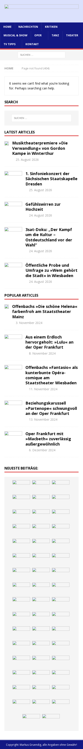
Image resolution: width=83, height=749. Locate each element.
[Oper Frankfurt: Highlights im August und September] (21, 676)
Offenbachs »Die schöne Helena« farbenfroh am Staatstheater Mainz (44, 311)
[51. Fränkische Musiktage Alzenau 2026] (60, 516)
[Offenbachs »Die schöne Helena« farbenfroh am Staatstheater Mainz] (6, 306)
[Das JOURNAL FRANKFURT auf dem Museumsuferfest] (41, 691)
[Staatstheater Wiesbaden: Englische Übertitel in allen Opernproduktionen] (60, 545)
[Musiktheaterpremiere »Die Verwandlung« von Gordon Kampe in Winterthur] (6, 143)
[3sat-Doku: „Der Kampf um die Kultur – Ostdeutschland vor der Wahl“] (13, 233)
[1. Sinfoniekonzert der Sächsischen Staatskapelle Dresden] (13, 177)
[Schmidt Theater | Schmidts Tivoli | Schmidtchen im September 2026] (60, 633)
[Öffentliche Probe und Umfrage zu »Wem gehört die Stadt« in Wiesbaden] (13, 269)
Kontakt (32, 44)
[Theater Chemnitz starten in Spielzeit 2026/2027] (41, 662)
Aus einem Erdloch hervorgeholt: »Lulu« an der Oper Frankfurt (49, 342)
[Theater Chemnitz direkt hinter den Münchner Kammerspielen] (41, 676)
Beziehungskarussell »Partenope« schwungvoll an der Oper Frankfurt (51, 408)
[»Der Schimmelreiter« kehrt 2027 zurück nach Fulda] (21, 574)
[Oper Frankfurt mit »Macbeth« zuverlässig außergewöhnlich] (13, 437)
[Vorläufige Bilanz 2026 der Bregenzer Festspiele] (41, 545)
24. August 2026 (40, 215)
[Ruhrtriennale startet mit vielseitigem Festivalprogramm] (60, 662)
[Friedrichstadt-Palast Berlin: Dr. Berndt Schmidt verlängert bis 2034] (60, 647)
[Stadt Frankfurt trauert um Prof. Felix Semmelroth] (60, 706)
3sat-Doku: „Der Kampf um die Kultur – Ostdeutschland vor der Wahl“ (48, 237)
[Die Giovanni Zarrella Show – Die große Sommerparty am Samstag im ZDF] (60, 603)
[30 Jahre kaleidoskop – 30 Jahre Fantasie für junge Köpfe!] (41, 516)
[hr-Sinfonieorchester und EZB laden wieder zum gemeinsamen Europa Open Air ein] (41, 706)
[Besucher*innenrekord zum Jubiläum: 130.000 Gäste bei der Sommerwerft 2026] (21, 706)
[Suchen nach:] (41, 54)
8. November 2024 (42, 353)
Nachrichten (28, 27)
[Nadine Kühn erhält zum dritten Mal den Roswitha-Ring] (21, 618)
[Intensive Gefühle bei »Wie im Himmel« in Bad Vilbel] (41, 633)
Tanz (55, 35)
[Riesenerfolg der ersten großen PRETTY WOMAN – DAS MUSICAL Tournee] (60, 574)
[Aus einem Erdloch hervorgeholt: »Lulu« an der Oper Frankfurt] (13, 341)
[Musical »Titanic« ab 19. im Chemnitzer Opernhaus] (41, 603)
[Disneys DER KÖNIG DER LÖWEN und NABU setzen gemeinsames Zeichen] (60, 676)
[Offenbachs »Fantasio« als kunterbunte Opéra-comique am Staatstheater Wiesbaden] (13, 371)
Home (7, 27)
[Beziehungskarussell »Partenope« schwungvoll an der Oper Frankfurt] (13, 407)
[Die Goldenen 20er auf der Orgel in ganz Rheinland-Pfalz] (60, 691)
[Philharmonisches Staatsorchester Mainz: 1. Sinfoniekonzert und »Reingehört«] (60, 530)
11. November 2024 (43, 389)
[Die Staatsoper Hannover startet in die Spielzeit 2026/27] (41, 530)
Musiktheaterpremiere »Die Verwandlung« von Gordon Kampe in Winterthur (40, 148)
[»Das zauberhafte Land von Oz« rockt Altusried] (51, 720)
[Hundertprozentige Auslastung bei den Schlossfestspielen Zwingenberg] (21, 530)
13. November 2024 (43, 419)
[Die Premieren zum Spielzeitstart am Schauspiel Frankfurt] (21, 603)
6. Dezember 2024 (42, 450)
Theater (72, 35)
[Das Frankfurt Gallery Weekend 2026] (41, 589)
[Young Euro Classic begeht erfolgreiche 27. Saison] (21, 633)
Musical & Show (15, 35)
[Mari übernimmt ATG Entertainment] (60, 559)
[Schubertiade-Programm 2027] (41, 559)
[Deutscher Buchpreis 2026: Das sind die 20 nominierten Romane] (21, 691)
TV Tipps (9, 44)
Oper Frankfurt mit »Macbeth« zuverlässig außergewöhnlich (48, 439)
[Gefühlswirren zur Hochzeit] (13, 208)
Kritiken (51, 27)
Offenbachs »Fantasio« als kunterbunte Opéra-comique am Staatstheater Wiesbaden (51, 375)
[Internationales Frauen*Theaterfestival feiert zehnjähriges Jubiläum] (21, 647)
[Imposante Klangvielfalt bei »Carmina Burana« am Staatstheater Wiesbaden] (21, 516)
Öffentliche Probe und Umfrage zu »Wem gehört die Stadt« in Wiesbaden (51, 270)
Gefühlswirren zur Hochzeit (43, 207)
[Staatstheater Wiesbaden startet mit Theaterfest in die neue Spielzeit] (60, 589)
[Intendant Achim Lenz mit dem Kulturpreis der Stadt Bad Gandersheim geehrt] (41, 647)
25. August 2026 (27, 159)
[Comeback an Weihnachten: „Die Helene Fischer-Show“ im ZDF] (21, 545)
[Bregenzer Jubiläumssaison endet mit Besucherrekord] (60, 501)
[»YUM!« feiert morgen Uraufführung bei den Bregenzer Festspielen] (21, 589)
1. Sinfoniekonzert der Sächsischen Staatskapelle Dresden (51, 179)
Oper (38, 35)
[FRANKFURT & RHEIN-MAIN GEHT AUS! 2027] (21, 662)
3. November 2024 (29, 323)
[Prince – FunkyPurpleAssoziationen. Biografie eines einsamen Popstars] (41, 574)
